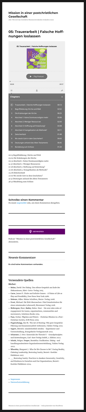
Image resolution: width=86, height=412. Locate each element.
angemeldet (22, 203)
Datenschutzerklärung (20, 382)
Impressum (15, 379)
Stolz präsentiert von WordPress (52, 406)
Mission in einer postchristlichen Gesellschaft (23, 406)
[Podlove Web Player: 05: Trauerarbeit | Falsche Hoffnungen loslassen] (36, 96)
